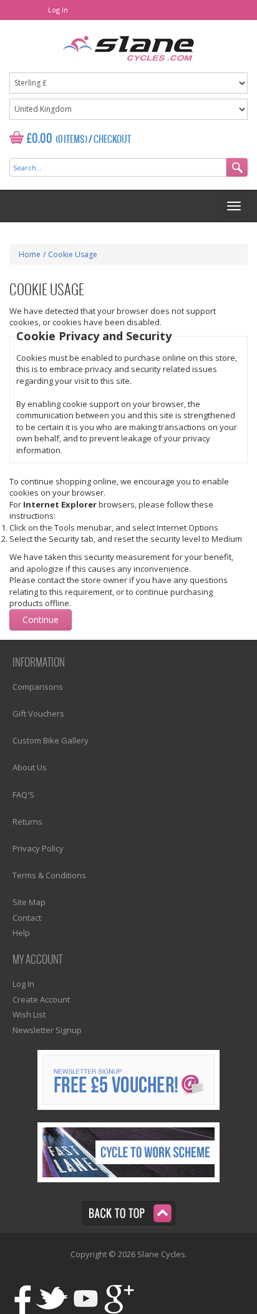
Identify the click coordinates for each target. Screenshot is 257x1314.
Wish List (29, 1014)
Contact (26, 917)
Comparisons (37, 686)
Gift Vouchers (38, 713)
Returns (27, 821)
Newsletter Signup (47, 1030)
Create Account (41, 999)
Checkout (112, 140)
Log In (58, 9)
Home (30, 254)
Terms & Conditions (49, 875)
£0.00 (39, 138)
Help (21, 932)
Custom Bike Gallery (50, 740)
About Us (29, 767)
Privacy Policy (38, 848)
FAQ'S (23, 794)
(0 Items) (71, 140)
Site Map (29, 902)
